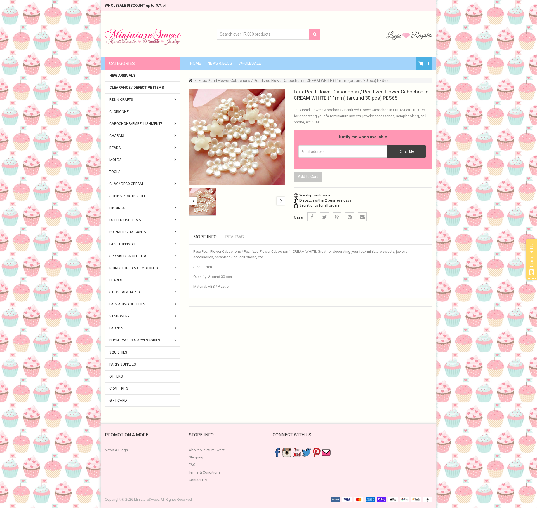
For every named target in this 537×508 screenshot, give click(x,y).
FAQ (192, 465)
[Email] (362, 216)
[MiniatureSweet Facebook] (277, 452)
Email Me (407, 151)
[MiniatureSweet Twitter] (306, 452)
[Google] (337, 216)
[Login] (394, 35)
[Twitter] (324, 216)
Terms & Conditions (204, 472)
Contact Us (198, 480)
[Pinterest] (349, 216)
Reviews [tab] (234, 237)
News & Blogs (116, 450)
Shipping (196, 457)
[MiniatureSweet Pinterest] (316, 452)
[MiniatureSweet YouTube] (296, 452)
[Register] (421, 35)
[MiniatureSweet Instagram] (286, 452)
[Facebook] (311, 216)
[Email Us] (326, 452)
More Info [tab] (205, 237)
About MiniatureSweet (207, 450)
